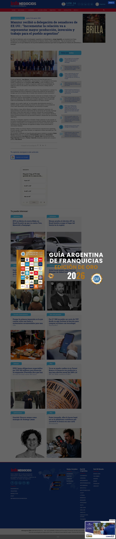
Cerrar (110, 2)
